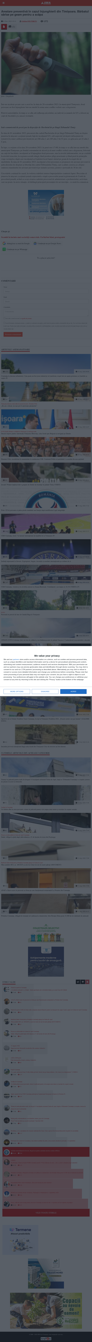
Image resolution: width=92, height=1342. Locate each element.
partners (16, 659)
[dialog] (46, 671)
